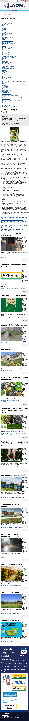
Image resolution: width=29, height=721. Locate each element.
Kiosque (4, 30)
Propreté (4, 85)
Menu (14, 10)
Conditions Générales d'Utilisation (10, 717)
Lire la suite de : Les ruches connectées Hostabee (12, 497)
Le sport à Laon (6, 34)
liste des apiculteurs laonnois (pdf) (9, 124)
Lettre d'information (7, 105)
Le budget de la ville (7, 63)
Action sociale (5, 87)
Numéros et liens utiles (8, 68)
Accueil (2, 14)
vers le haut (25, 260)
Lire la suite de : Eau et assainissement (10, 641)
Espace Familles (6, 90)
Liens (3, 76)
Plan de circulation (7, 33)
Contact (4, 101)
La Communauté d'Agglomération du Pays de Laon (15, 97)
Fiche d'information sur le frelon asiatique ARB (12, 224)
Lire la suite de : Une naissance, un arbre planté (12, 317)
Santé (3, 104)
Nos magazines (6, 48)
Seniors (4, 75)
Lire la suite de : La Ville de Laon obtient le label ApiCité (13, 288)
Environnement (6, 102)
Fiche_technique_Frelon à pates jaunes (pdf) (12, 123)
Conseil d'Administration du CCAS (11, 95)
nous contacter (5, 656)
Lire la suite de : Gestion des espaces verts (11, 585)
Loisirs (4, 58)
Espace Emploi (6, 99)
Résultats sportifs (6, 83)
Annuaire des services (7, 41)
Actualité (4, 51)
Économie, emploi (6, 77)
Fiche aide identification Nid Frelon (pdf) (10, 122)
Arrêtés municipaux (7, 52)
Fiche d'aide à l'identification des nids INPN (12, 220)
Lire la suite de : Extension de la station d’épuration (12, 527)
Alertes (4, 32)
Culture (4, 46)
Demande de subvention (8, 78)
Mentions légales (6, 716)
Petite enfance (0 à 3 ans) (8, 27)
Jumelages (5, 86)
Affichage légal (6, 91)
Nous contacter (5, 713)
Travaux (4, 70)
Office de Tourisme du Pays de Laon (11, 100)
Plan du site (5, 24)
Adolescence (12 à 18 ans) (9, 56)
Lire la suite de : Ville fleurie (7, 370)
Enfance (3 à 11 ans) (7, 44)
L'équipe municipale (7, 25)
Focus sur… (5, 61)
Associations (5, 92)
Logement (4, 71)
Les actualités (5, 49)
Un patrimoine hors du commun (10, 36)
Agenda (4, 28)
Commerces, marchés (7, 47)
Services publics (6, 94)
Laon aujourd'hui (6, 62)
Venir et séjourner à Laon (8, 66)
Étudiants (4, 67)
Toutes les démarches (7, 23)
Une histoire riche (6, 42)
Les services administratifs (8, 43)
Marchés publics (6, 73)
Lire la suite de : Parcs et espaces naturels (10, 613)
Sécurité (4, 96)
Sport (3, 72)
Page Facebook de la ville (8, 106)
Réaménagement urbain (8, 37)
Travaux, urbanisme (7, 89)
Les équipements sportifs (8, 57)
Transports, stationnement (8, 60)
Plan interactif (5, 54)
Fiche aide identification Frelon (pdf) (10, 120)
